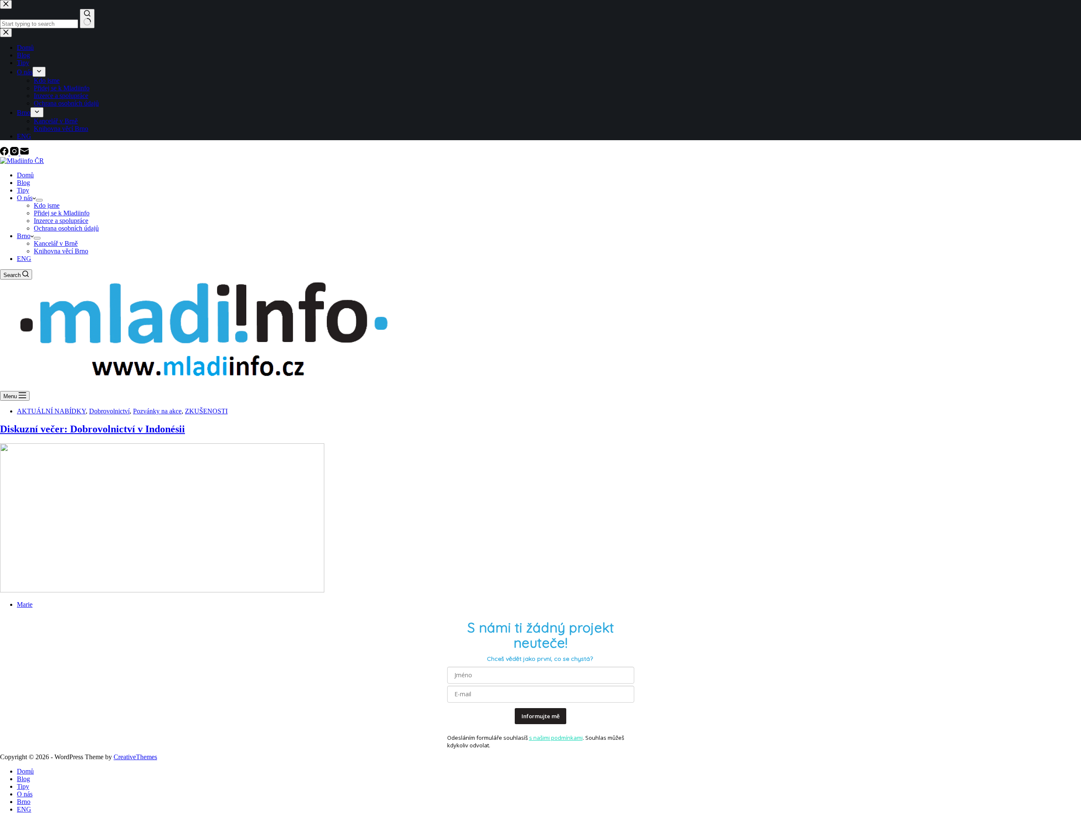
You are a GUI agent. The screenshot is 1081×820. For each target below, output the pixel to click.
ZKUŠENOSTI (206, 411)
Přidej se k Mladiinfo (62, 213)
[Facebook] (5, 153)
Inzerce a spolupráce (61, 220)
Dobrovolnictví (109, 411)
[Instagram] (15, 153)
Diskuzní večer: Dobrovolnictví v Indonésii (92, 429)
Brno (23, 235)
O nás (25, 197)
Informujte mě (540, 716)
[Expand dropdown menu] (39, 200)
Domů (25, 175)
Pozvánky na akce (157, 411)
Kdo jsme (47, 205)
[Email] (24, 153)
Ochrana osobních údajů (66, 228)
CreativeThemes (135, 756)
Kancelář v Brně (56, 243)
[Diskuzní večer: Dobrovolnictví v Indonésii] (162, 590)
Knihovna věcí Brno (61, 251)
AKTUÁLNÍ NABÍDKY (51, 411)
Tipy (23, 190)
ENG (24, 258)
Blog (23, 182)
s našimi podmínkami (556, 737)
